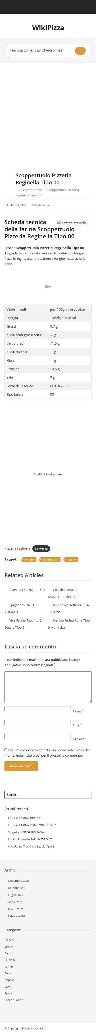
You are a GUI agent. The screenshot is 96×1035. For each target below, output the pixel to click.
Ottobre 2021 (17, 888)
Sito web (78, 739)
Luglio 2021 (15, 895)
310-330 (29, 559)
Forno (8, 973)
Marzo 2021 (15, 909)
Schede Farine (32, 190)
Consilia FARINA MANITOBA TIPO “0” (32, 825)
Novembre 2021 (18, 881)
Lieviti (8, 987)
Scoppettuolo (50, 559)
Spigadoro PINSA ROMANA (26, 832)
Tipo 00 (71, 559)
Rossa (8, 993)
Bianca (8, 940)
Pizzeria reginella (17, 548)
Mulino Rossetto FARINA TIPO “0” (30, 839)
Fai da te (10, 960)
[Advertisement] (48, 113)
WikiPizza (48, 27)
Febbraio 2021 (17, 916)
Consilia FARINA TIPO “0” (27, 590)
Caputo (9, 953)
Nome (78, 711)
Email (77, 725)
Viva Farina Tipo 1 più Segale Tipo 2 (31, 846)
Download (41, 548)
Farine (8, 967)
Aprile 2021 (15, 902)
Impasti (9, 980)
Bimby (8, 947)
